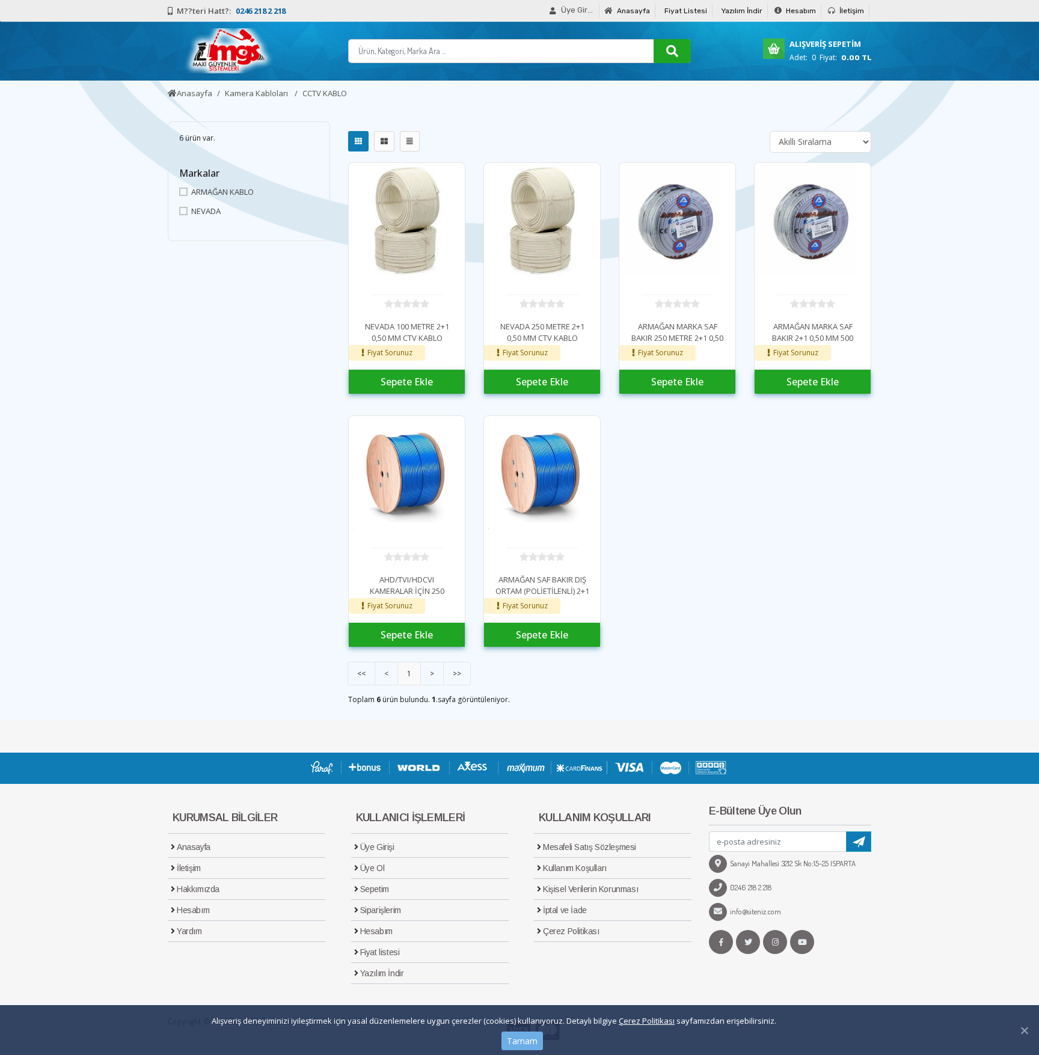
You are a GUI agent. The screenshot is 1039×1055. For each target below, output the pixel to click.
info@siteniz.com (755, 911)
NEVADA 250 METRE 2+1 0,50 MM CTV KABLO (542, 332)
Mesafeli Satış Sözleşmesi (589, 847)
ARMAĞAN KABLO (222, 191)
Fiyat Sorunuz (389, 352)
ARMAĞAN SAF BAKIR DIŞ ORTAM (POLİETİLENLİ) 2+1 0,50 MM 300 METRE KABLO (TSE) (542, 597)
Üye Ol (372, 868)
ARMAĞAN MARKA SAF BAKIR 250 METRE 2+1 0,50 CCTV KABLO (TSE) (677, 338)
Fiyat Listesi (685, 11)
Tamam (522, 1041)
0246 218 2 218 (750, 887)
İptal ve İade (565, 910)
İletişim (851, 11)
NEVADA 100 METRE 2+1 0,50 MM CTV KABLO (407, 332)
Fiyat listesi (380, 952)
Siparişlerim (380, 910)
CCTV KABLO (324, 93)
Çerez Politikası (647, 1020)
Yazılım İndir (742, 11)
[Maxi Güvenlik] (227, 50)
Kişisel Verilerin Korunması (590, 889)
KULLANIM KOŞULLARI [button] (595, 818)
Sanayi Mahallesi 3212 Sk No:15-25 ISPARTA (793, 863)
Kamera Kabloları (257, 93)
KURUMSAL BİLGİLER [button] (225, 818)
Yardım (189, 931)
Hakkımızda (198, 889)
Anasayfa (632, 11)
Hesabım (800, 11)
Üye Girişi (377, 847)
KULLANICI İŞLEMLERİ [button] (410, 818)
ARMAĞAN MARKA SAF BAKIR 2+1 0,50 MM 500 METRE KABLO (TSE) (812, 338)
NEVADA (206, 211)
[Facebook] (721, 942)
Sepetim (374, 889)
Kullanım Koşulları (575, 868)
